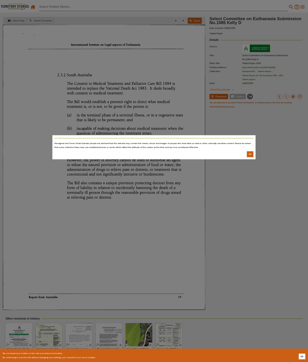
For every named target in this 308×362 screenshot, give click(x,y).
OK (250, 154)
